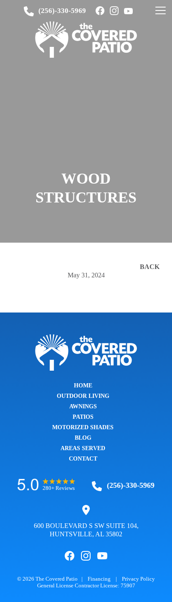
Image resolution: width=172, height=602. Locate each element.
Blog (83, 438)
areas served (83, 448)
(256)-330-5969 (62, 11)
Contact (83, 459)
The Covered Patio (56, 579)
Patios (83, 417)
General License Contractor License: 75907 (86, 585)
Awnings (83, 406)
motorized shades (83, 427)
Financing (99, 579)
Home (83, 385)
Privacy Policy (138, 579)
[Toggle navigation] (160, 11)
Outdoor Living (83, 396)
